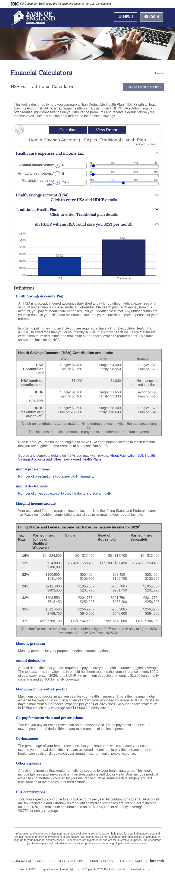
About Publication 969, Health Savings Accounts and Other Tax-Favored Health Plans (86, 457)
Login (153, 17)
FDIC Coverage (131, 861)
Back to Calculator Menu (144, 87)
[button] (87, 153)
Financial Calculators (28, 861)
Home (159, 73)
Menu (127, 17)
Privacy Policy (102, 861)
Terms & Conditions (68, 861)
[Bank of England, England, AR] (33, 17)
